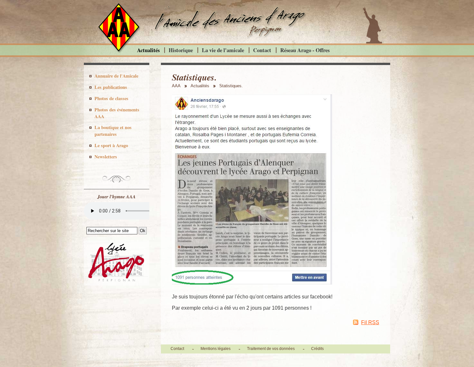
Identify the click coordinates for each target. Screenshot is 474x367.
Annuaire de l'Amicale (116, 75)
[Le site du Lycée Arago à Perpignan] (116, 284)
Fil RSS (370, 322)
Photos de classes (111, 98)
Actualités (148, 50)
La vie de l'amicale (223, 50)
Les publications (110, 87)
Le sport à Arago (111, 145)
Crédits (317, 349)
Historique (181, 50)
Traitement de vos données (271, 349)
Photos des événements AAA (116, 113)
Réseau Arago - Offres (305, 50)
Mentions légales (216, 349)
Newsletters (105, 156)
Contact (262, 50)
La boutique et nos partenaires (113, 130)
